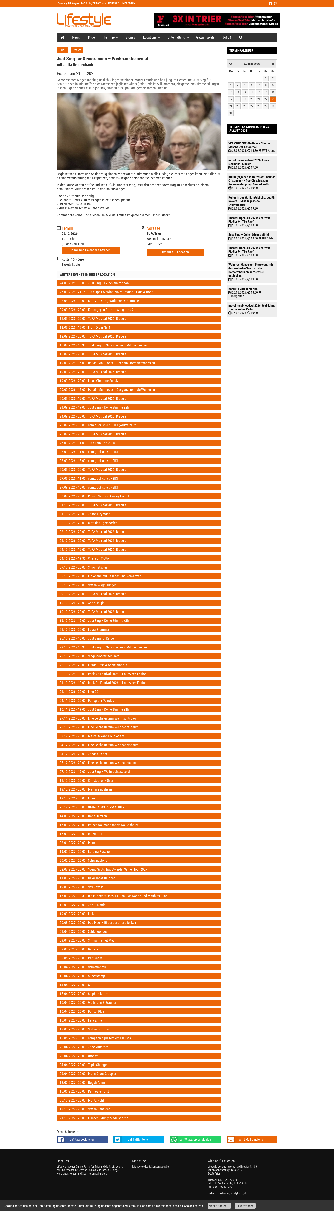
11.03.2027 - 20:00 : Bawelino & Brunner (87, 878)
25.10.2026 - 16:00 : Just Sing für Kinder (87, 638)
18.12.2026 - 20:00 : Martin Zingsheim (86, 789)
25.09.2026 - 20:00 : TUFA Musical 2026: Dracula (93, 434)
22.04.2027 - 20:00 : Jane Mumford (84, 1047)
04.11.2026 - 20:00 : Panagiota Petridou (87, 700)
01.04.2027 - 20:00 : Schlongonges (83, 931)
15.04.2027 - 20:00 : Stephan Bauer (84, 994)
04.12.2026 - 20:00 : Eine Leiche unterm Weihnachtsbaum (99, 745)
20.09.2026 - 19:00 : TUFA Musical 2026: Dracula (93, 398)
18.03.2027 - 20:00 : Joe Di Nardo (83, 905)
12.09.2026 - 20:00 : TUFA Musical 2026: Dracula (93, 336)
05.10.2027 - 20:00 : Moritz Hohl (82, 1100)
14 (258, 92)
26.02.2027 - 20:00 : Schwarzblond (83, 860)
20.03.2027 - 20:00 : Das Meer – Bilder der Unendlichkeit (98, 923)
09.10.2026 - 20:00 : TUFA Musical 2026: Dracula (93, 594)
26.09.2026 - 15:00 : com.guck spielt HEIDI (89, 461)
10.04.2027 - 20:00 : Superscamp (82, 976)
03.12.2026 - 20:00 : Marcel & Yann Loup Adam (92, 736)
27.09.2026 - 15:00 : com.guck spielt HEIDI (89, 487)
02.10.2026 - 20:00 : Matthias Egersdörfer (88, 523)
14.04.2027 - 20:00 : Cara (77, 985)
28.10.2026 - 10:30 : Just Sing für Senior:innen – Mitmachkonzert (104, 647)
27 (251, 106)
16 (273, 92)
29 (265, 106)
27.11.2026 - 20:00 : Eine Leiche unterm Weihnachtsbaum (99, 718)
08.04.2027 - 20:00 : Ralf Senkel (81, 958)
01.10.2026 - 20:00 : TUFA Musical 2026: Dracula (93, 505)
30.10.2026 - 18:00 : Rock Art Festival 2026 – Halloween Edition (103, 674)
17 (230, 99)
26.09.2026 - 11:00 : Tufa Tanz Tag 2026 (87, 443)
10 (230, 92)
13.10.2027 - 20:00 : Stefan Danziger (85, 1109)
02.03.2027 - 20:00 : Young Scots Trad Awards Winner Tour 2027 (103, 869)
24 (230, 106)
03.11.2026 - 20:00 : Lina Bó (79, 692)
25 (237, 106)
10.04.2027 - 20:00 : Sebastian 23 (83, 967)
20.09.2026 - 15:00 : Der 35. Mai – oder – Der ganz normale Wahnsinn (107, 390)
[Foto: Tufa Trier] (139, 131)
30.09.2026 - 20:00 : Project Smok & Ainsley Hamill (94, 496)
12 (244, 92)
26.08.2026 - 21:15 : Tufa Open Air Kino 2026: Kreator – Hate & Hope (106, 292)
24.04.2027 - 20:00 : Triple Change (83, 1065)
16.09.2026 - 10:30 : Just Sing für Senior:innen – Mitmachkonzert (104, 345)
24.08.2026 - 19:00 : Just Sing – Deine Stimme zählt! (95, 283)
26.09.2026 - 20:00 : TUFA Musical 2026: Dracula (93, 470)
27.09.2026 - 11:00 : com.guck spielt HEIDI (89, 478)
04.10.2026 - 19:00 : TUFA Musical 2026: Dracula (93, 549)
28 (258, 106)
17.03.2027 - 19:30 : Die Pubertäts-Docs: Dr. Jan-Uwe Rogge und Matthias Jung (114, 896)
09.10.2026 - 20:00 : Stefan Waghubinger (88, 585)
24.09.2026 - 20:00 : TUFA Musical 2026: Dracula (93, 416)
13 (251, 92)
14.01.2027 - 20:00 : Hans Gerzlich (83, 816)
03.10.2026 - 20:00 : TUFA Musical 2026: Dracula (93, 541)
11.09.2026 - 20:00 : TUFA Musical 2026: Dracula (93, 319)
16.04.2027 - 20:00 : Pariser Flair (82, 1011)
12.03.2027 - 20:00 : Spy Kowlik (81, 887)
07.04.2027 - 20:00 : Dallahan (80, 949)
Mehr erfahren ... (219, 1206)
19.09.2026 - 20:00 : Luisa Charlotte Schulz (89, 381)
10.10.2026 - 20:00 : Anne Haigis (82, 603)
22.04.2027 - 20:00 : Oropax (79, 1056)
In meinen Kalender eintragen (91, 250)
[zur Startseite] (84, 20)
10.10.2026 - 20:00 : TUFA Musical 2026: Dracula (93, 612)
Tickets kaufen (72, 264)
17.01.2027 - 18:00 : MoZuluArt (81, 834)
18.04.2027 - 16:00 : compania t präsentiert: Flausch (95, 1038)
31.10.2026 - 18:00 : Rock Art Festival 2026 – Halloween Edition (103, 683)
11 (237, 92)
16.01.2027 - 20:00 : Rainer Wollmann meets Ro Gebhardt (99, 825)
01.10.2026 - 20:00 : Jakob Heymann (85, 514)
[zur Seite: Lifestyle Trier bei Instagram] (275, 4)
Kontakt (113, 3)
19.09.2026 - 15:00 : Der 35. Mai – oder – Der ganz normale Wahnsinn (107, 363)
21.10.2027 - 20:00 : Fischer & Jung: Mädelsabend (94, 1118)
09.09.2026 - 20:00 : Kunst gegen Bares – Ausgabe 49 (96, 310)
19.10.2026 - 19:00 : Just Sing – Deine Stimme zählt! (95, 621)
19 (244, 99)
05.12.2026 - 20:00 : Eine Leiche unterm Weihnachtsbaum (99, 763)
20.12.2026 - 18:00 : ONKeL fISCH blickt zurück (92, 807)
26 (244, 106)
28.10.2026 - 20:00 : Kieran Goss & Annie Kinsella (93, 665)
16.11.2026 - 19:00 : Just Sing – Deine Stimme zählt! (95, 709)
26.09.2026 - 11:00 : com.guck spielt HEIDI (89, 452)
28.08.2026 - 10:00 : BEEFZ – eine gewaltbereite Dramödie (99, 301)
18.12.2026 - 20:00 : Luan (77, 798)
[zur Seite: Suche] (241, 37)
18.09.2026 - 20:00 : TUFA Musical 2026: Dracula (93, 354)
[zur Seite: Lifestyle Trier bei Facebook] (270, 4)
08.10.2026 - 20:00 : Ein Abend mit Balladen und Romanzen (100, 576)
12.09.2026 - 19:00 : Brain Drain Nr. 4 (85, 327)
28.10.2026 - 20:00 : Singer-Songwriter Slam (89, 656)
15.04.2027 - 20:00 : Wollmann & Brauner (88, 1003)
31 (230, 113)
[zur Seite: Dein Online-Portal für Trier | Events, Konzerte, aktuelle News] (62, 37)
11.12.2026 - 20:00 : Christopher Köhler (86, 780)
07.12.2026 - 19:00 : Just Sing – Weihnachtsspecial (95, 772)
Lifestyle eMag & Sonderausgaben (151, 1166)
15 (265, 92)
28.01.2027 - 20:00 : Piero (77, 843)
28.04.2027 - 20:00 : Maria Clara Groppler (88, 1074)
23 (273, 99)
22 (265, 99)
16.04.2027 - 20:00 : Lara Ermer (81, 1020)
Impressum (129, 3)
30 (273, 106)
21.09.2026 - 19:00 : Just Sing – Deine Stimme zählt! (95, 407)
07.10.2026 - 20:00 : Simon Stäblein (84, 567)
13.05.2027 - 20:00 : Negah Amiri (82, 1082)
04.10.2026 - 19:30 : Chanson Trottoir (85, 558)
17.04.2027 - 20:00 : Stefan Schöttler (85, 1029)
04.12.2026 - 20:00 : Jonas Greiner (83, 754)
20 (251, 99)
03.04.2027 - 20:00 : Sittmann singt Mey (87, 940)
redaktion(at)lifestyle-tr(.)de (231, 1193)
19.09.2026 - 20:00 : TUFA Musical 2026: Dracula (93, 372)
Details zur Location (175, 252)
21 (258, 99)
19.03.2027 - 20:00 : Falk (77, 914)
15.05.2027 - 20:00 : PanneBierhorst (84, 1091)
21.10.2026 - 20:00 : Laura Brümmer (84, 629)
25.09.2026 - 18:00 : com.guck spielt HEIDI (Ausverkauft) (99, 425)
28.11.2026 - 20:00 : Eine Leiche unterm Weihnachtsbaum (99, 727)
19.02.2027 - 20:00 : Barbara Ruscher (85, 851)
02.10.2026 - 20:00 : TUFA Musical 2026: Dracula (93, 532)
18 (237, 99)
